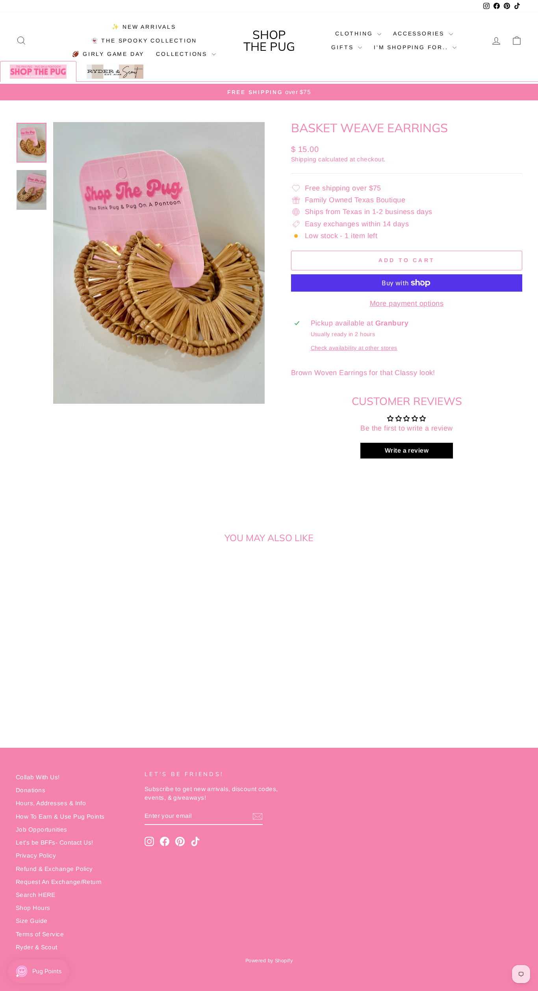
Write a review (407, 450)
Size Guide (32, 920)
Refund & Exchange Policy (54, 868)
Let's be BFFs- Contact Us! (54, 842)
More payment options (406, 303)
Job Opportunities (41, 829)
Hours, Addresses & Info (51, 803)
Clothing (355, 33)
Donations (30, 790)
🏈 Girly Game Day (108, 54)
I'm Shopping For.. (412, 47)
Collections (183, 54)
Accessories (420, 33)
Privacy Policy (36, 855)
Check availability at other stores (354, 348)
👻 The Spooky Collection (144, 40)
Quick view (75, 672)
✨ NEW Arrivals (144, 27)
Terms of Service (40, 934)
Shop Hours (33, 907)
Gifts (343, 47)
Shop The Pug (269, 40)
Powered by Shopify (269, 960)
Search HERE (36, 894)
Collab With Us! (38, 777)
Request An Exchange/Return (59, 881)
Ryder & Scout (37, 947)
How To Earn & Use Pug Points (60, 816)
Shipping (304, 159)
